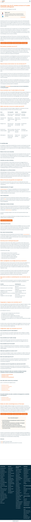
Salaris (1, 501)
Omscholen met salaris (5, 397)
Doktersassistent (18, 483)
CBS (2, 442)
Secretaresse (18, 497)
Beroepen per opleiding (2, 476)
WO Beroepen (10, 469)
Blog (1, 487)
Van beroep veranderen (2, 492)
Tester (5, 198)
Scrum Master (18, 487)
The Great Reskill (8, 86)
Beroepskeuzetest (3, 468)
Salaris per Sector (26, 513)
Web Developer (18, 505)
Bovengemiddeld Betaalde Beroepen (11, 479)
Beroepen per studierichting (2, 484)
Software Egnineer (18, 504)
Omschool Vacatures (27, 501)
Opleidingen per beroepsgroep (26, 471)
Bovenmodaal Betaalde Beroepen (11, 482)
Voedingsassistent (18, 492)
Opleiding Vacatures (27, 502)
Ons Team (25, 491)
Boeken (25, 482)
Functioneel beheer (26, 234)
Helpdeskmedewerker (3, 189)
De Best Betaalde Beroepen (10, 471)
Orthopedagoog (18, 477)
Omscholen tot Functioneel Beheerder (8, 377)
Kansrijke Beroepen (11, 491)
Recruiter (17, 481)
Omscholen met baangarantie (6, 398)
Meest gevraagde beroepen (10, 489)
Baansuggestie (2, 499)
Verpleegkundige (18, 496)
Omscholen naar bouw (5, 385)
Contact (25, 492)
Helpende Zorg (18, 479)
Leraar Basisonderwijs (19, 501)
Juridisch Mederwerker (19, 495)
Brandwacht (18, 486)
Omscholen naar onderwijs (6, 390)
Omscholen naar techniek (5, 387)
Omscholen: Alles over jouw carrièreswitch (3, 489)
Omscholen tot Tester (5, 375)
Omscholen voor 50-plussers (6, 400)
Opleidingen (25, 468)
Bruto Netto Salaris (26, 518)
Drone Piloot (18, 488)
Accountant (17, 473)
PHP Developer (18, 506)
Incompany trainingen (27, 481)
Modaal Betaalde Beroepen (10, 487)
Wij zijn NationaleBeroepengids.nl (27, 488)
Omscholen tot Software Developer (7, 374)
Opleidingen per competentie (26, 476)
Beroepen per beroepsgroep (2, 470)
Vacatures (1, 500)
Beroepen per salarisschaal (2, 474)
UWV (2, 441)
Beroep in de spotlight (3, 486)
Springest (25, 483)
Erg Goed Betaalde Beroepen (11, 476)
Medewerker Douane (19, 478)
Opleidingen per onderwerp (26, 474)
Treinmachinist (18, 490)
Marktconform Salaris (3, 495)
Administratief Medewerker (18, 475)
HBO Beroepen (10, 468)
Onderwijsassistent (19, 469)
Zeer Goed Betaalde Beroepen (11, 474)
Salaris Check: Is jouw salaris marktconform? (3, 497)
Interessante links (26, 493)
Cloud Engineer (18, 508)
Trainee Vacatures (26, 505)
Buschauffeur (18, 491)
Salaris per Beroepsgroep (26, 515)
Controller (17, 482)
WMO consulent (18, 470)
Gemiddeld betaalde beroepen (11, 484)
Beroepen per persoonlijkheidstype (3, 482)
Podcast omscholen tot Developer (6, 220)
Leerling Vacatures (26, 504)
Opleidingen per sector (27, 469)
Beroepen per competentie (2, 479)
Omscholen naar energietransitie (7, 386)
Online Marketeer (18, 499)
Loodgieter (17, 500)
